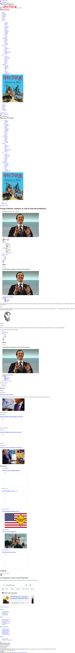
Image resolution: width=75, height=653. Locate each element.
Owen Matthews (5, 468)
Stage (6, 54)
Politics (6, 22)
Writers (3, 13)
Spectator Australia (5, 629)
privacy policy (24, 652)
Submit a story (5, 613)
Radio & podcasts (8, 51)
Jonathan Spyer (3, 414)
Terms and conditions (6, 621)
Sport (6, 61)
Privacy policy (5, 620)
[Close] (1, 575)
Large (9, 246)
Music (6, 50)
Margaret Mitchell (5, 529)
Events (3, 17)
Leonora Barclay (5, 549)
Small (8, 243)
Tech (6, 25)
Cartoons (6, 71)
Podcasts (4, 15)
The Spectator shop (5, 631)
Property (6, 60)
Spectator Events (5, 633)
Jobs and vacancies (5, 623)
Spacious (9, 252)
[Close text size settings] (3, 241)
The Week (6, 65)
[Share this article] (3, 260)
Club (3, 18)
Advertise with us (5, 612)
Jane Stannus (2, 392)
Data (5, 42)
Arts (5, 46)
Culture (6, 24)
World (6, 41)
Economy (6, 43)
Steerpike (1, 325)
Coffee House (5, 38)
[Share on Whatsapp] (5, 259)
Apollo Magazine (5, 630)
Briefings (4, 16)
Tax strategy (4, 622)
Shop (3, 20)
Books (6, 47)
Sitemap (3, 624)
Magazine (6, 26)
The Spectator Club (6, 634)
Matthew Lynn (5, 488)
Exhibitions (7, 48)
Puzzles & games (8, 72)
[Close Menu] (1, 114)
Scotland (6, 44)
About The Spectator (6, 619)
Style (6, 62)
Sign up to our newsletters (7, 640)
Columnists (7, 67)
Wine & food (7, 58)
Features (6, 66)
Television (6, 52)
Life (3, 55)
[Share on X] (5, 257)
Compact (9, 249)
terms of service (17, 652)
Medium (9, 244)
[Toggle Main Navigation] (1, 8)
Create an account (3, 643)
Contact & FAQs (5, 611)
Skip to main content (4, 0)
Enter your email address (4, 644)
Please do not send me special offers (8, 650)
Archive (3, 19)
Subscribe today (5, 638)
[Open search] (0, 112)
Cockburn (6, 23)
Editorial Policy (5, 614)
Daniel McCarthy (5, 509)
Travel (6, 59)
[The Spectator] (10, 7)
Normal (9, 250)
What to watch (7, 57)
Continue (1, 651)
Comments (6, 254)
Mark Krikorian (3, 445)
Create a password (3, 646)
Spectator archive (5, 632)
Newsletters (4, 14)
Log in (9, 643)
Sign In (18, 7)
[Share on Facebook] (5, 256)
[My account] (21, 7)
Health (6, 63)
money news (4, 385)
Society (6, 40)
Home (3, 12)
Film (5, 49)
